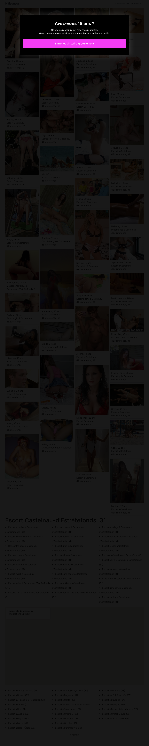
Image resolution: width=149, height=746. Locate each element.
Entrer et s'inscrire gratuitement (74, 43)
